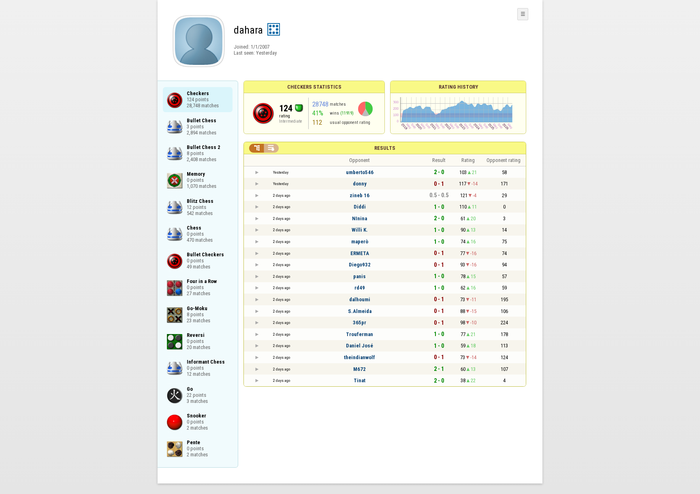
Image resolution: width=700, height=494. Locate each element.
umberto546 (359, 172)
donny (360, 184)
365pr (359, 322)
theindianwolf (359, 357)
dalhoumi (359, 299)
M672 (359, 369)
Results (384, 148)
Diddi (360, 207)
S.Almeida (359, 311)
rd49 (359, 288)
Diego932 (360, 265)
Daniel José (359, 346)
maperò (359, 241)
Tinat (359, 380)
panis (359, 276)
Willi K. (360, 230)
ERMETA (359, 253)
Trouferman (359, 334)
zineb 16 (359, 195)
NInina (359, 218)
